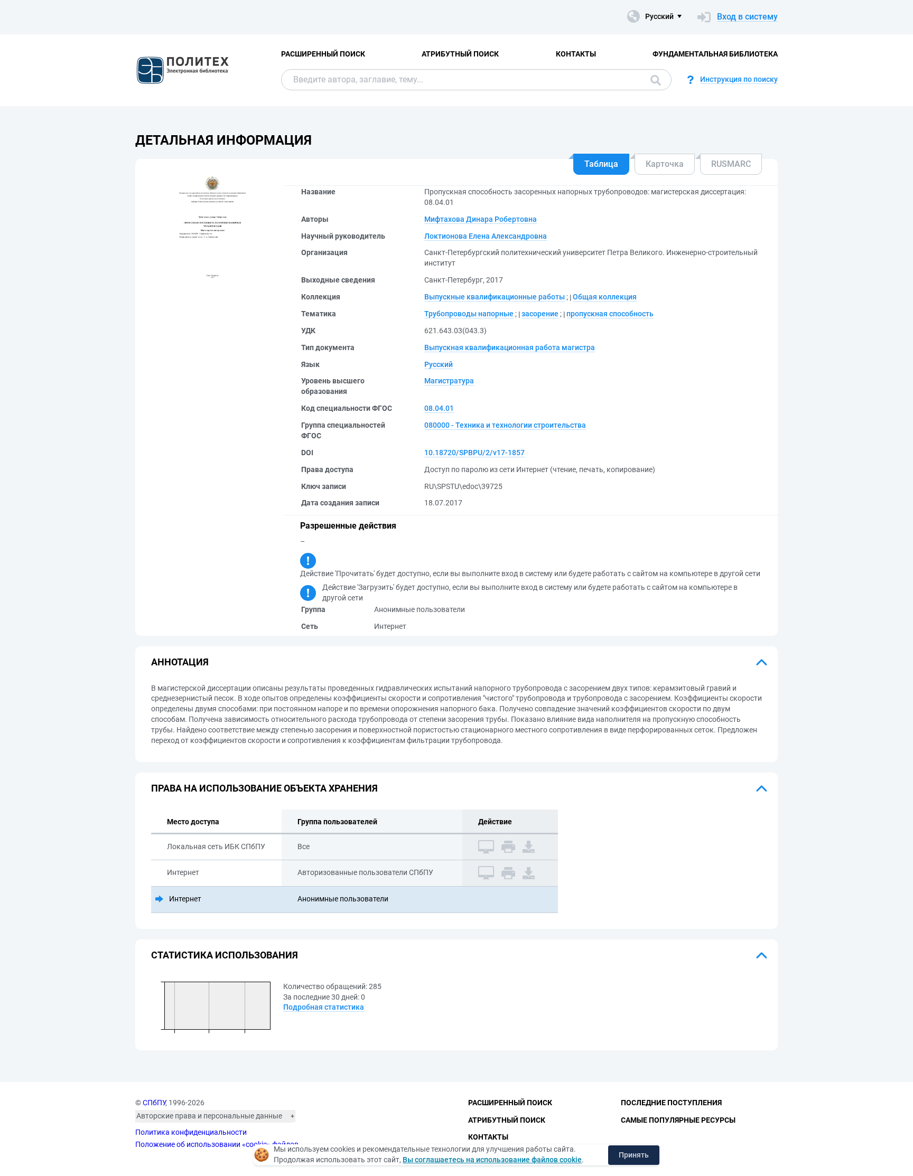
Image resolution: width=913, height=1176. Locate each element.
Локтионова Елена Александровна (485, 236)
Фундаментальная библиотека (715, 54)
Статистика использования (224, 955)
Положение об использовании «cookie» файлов (217, 1144)
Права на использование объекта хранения (264, 788)
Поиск (653, 79)
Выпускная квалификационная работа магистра (509, 347)
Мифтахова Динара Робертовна (480, 219)
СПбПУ (154, 1102)
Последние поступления (671, 1102)
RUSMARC (731, 164)
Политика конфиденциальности (191, 1132)
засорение (539, 313)
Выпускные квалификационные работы (494, 297)
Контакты (576, 54)
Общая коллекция (605, 297)
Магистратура (449, 381)
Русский (438, 364)
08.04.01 (439, 408)
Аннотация (180, 661)
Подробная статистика (323, 1007)
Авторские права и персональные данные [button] (209, 1116)
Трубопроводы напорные (469, 313)
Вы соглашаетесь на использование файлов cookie (492, 1159)
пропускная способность (610, 313)
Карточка (665, 164)
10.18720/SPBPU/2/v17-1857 (474, 452)
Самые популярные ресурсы (678, 1120)
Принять (634, 1155)
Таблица (601, 164)
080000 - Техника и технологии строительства (505, 425)
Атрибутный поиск (460, 54)
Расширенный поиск (323, 54)
